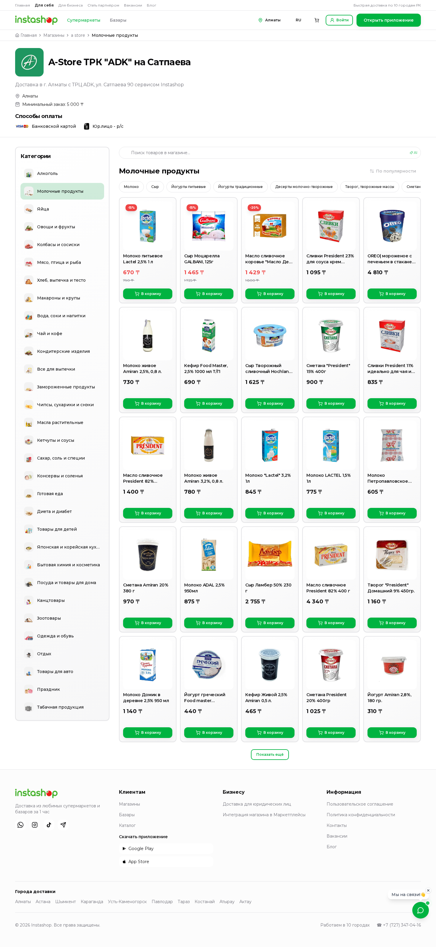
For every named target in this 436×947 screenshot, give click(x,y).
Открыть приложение (389, 20)
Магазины (53, 35)
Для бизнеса (70, 5)
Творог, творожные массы (369, 186)
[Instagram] (34, 825)
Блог (151, 5)
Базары (118, 20)
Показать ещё (270, 754)
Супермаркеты (83, 20)
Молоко (131, 186)
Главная (22, 5)
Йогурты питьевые (188, 186)
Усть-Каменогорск (127, 901)
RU (298, 20)
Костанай (205, 901)
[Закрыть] (428, 889)
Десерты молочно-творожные (304, 186)
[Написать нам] (420, 910)
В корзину (151, 293)
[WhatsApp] (20, 825)
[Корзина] (316, 20)
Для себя (44, 5)
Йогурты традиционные (240, 186)
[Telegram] (63, 825)
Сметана (415, 186)
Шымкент (65, 901)
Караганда (92, 901)
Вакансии (133, 5)
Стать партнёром (103, 5)
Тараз (184, 901)
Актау (245, 901)
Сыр (155, 186)
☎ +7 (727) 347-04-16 (399, 925)
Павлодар (162, 901)
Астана (43, 901)
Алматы (23, 901)
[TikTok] (49, 825)
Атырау (227, 901)
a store (78, 35)
